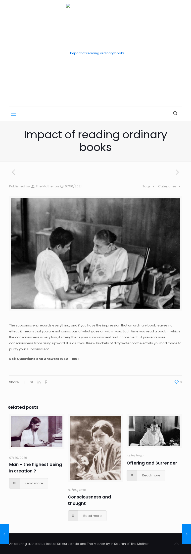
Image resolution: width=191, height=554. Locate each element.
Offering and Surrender (152, 463)
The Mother (45, 186)
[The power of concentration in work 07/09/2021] (4, 534)
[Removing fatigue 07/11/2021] (186, 534)
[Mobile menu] (13, 114)
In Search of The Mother (130, 543)
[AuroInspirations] (95, 53)
